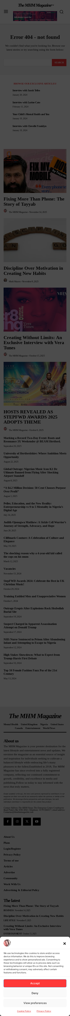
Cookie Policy (24, 1011)
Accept (35, 983)
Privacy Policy (44, 1011)
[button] (64, 943)
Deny (35, 993)
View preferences (35, 1003)
